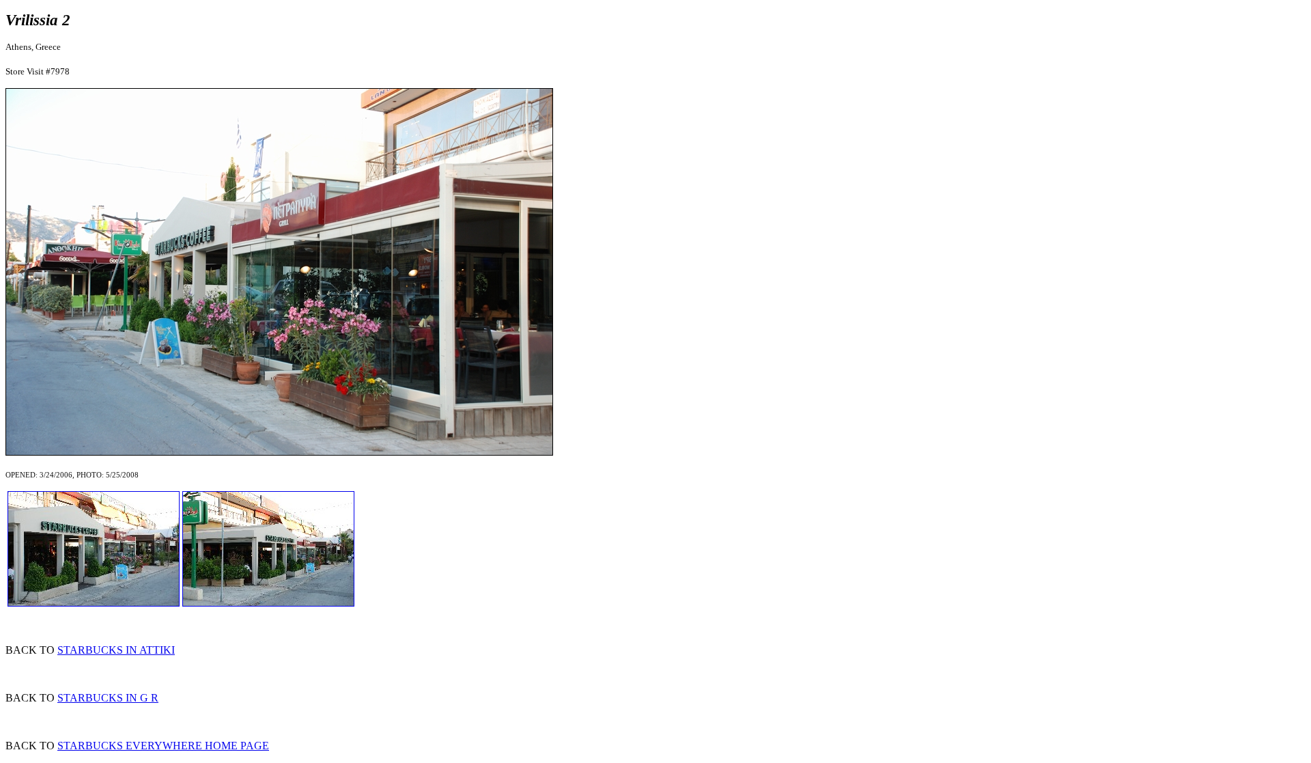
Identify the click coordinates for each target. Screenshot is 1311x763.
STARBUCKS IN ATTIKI (116, 650)
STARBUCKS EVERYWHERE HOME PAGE (163, 745)
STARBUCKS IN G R (107, 698)
